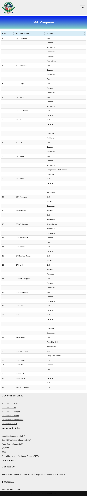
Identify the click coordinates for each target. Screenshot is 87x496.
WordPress (51, 494)
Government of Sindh (10, 416)
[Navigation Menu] (82, 7)
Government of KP (9, 408)
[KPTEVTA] (8, 7)
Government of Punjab (11, 412)
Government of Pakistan (11, 404)
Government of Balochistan (12, 420)
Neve (33, 494)
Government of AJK (9, 424)
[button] (13, 33)
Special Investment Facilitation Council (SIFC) (20, 456)
